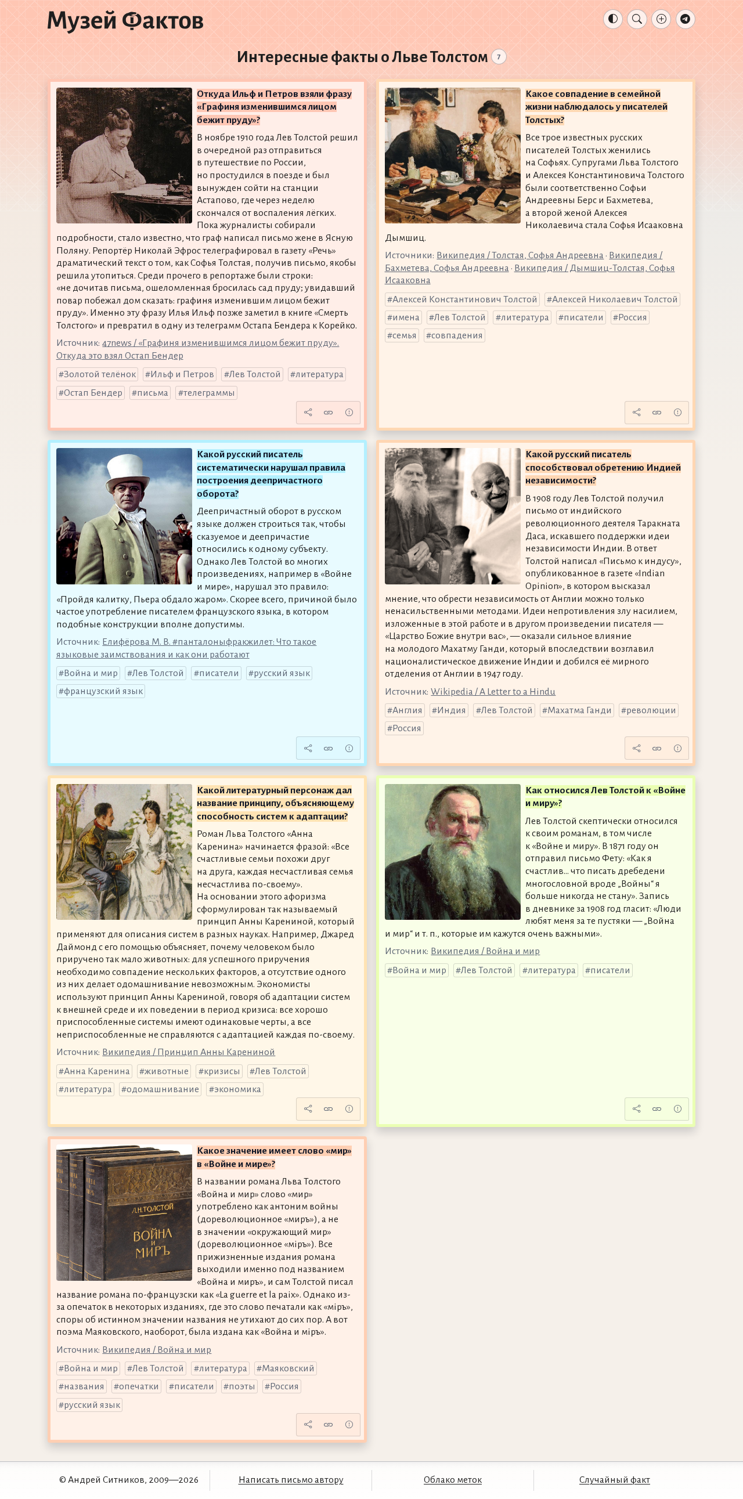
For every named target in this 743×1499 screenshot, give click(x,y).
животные (167, 1071)
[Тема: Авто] (613, 19)
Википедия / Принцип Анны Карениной (188, 1052)
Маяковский (288, 1368)
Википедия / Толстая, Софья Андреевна (520, 255)
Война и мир (91, 673)
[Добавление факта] (661, 19)
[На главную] (125, 21)
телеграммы (209, 393)
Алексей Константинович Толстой (465, 299)
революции (651, 710)
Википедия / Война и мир (485, 951)
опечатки (139, 1386)
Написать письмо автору (291, 1480)
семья (404, 335)
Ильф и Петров (182, 374)
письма (152, 393)
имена (406, 317)
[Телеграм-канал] (685, 19)
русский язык (282, 673)
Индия (451, 710)
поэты (242, 1386)
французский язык (103, 691)
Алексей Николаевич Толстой (615, 299)
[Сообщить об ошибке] (349, 412)
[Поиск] (637, 19)
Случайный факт (614, 1480)
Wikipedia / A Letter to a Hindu (493, 692)
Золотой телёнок (100, 374)
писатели (584, 317)
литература (319, 374)
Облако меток (453, 1480)
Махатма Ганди (579, 710)
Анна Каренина (97, 1071)
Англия (407, 710)
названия (84, 1386)
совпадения (457, 335)
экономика (237, 1089)
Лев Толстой (255, 374)
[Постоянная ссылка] (328, 412)
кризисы (222, 1071)
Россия (632, 317)
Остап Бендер (93, 393)
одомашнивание (163, 1089)
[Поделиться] (307, 412)
